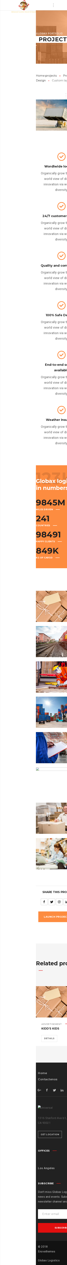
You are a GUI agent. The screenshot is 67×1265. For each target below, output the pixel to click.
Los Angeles (46, 1168)
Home (42, 1073)
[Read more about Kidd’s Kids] (59, 1002)
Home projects (46, 75)
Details (49, 1038)
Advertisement (51, 1024)
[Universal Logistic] (23, 6)
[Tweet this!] (51, 901)
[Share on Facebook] (44, 901)
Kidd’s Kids (50, 1028)
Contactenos (48, 1079)
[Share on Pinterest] (59, 901)
